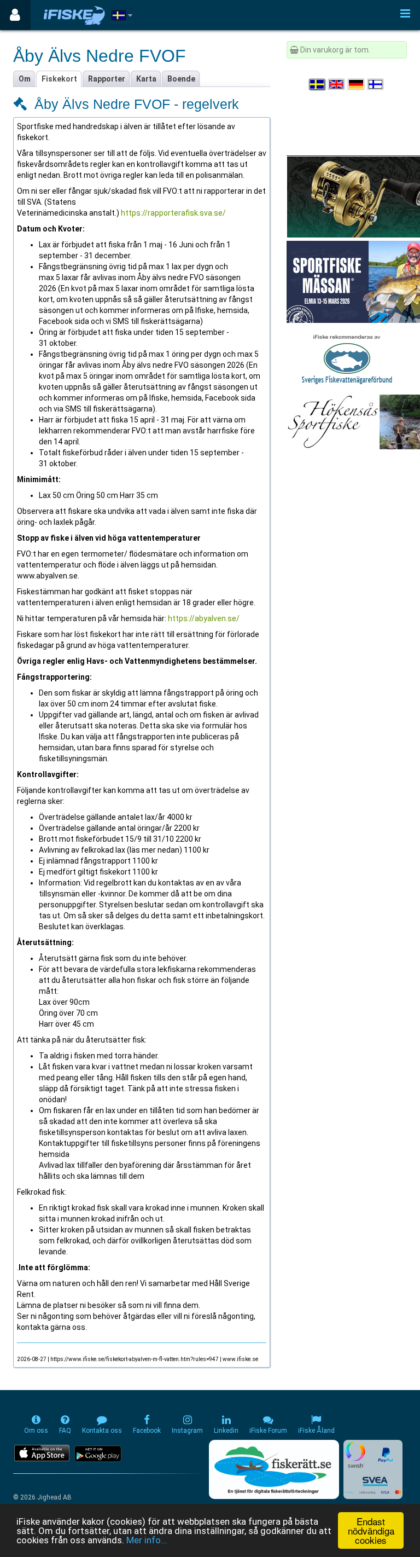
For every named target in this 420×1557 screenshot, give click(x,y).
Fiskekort (59, 78)
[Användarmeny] (15, 15)
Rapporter (106, 78)
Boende (181, 78)
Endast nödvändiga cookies (371, 1530)
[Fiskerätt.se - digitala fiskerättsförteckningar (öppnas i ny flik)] (274, 1469)
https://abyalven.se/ (204, 618)
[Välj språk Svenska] (318, 84)
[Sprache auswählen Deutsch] (356, 84)
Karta (146, 78)
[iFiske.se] (74, 15)
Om (25, 78)
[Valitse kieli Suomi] (376, 84)
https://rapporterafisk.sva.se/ (173, 213)
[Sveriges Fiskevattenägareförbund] (347, 358)
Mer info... (146, 1540)
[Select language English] (337, 84)
